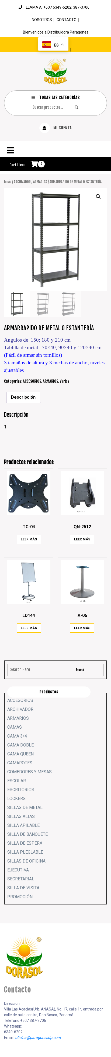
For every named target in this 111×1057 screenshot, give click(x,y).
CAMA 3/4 (17, 736)
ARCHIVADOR (22, 182)
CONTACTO (67, 20)
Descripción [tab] (23, 397)
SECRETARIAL (20, 878)
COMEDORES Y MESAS (29, 771)
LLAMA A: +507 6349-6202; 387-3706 (57, 7)
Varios (64, 381)
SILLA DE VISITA (23, 887)
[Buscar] (76, 107)
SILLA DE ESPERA (24, 843)
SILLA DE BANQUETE (27, 834)
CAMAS (14, 727)
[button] (55, 150)
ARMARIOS (40, 182)
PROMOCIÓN (20, 896)
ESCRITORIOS (20, 789)
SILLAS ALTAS (21, 816)
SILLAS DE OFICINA (26, 861)
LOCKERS (16, 798)
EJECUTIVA (18, 870)
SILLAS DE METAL (25, 807)
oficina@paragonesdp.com (38, 1037)
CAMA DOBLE (20, 745)
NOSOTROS (42, 20)
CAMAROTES (19, 762)
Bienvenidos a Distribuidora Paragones (55, 32)
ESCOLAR (16, 780)
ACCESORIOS (32, 381)
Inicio (7, 182)
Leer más (29, 539)
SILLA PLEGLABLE (25, 852)
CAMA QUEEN (20, 754)
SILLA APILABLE (23, 825)
